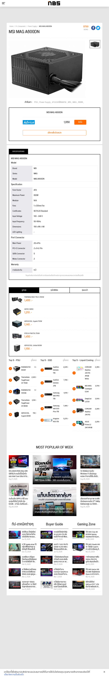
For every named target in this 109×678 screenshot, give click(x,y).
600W (80, 102)
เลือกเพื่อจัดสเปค (54, 132)
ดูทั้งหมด (34, 360)
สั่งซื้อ (80, 122)
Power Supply (45, 102)
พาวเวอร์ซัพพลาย (59, 102)
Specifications (18, 151)
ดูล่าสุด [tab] (24, 290)
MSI (69, 102)
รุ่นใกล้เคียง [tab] (54, 290)
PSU (36, 102)
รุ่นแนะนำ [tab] (85, 290)
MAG (75, 102)
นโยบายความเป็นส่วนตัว (14, 674)
